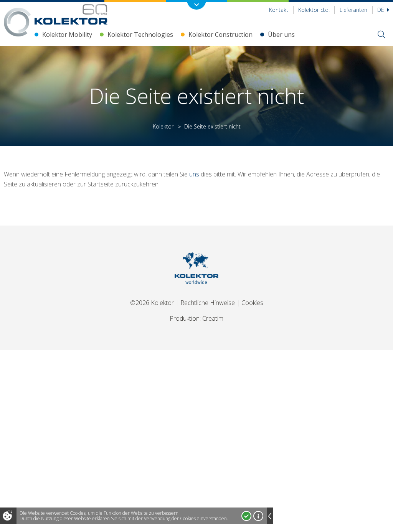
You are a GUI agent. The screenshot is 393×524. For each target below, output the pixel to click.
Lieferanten (353, 9)
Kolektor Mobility (67, 34)
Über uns (281, 34)
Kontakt (278, 9)
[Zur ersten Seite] (71, 14)
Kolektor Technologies (140, 34)
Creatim (212, 318)
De (381, 9)
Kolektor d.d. (314, 9)
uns (194, 174)
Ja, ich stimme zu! (246, 516)
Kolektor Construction (220, 34)
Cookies (252, 302)
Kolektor (163, 126)
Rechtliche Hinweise (207, 302)
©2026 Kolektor (152, 302)
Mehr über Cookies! (258, 516)
